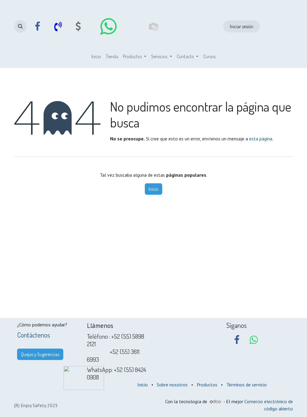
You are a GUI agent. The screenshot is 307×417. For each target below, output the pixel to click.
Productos (207, 385)
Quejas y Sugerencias (40, 354)
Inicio (153, 189)
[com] (78, 26)
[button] (20, 26)
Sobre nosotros (172, 385)
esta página (260, 139)
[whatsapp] (108, 26)
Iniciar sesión (241, 26)
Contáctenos (33, 334)
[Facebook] (37, 26)
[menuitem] (96, 56)
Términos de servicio (246, 385)
